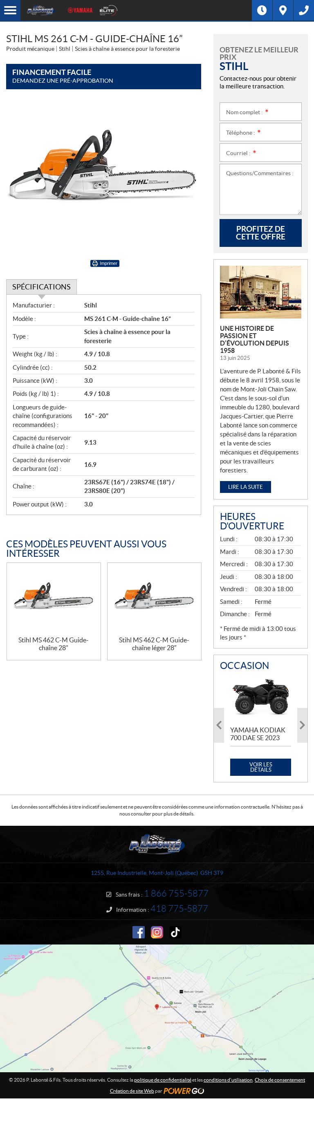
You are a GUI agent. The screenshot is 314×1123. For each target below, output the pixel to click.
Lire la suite (245, 487)
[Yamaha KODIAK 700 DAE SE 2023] (260, 698)
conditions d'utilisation (228, 1079)
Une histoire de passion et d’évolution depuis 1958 (254, 339)
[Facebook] (138, 932)
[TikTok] (175, 932)
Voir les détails (260, 767)
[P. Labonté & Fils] (41, 10)
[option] (260, 725)
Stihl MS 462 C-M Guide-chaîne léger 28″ (154, 643)
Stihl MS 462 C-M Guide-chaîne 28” (53, 643)
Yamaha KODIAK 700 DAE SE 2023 (257, 733)
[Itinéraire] (283, 10)
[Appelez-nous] (304, 10)
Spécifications (41, 286)
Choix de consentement (280, 1079)
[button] (219, 725)
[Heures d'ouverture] (262, 10)
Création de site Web (132, 1091)
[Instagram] (157, 932)
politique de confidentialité (162, 1079)
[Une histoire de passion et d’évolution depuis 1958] (260, 292)
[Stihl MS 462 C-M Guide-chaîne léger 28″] (154, 599)
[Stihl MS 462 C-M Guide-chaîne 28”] (53, 599)
